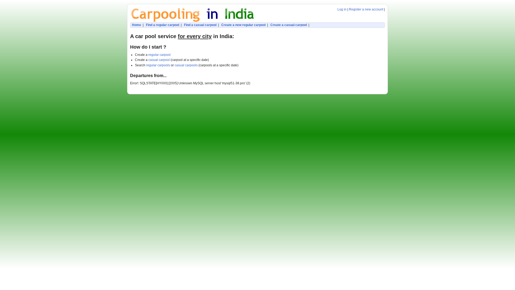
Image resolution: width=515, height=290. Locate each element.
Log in (342, 9)
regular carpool (159, 55)
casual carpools (186, 65)
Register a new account (366, 9)
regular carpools (158, 65)
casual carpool (159, 60)
